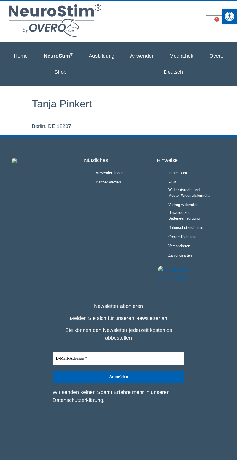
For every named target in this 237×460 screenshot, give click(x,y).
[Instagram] (213, 443)
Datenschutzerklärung (78, 400)
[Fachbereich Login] (135, 21)
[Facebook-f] (222, 443)
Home (21, 56)
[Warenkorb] (215, 21)
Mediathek (181, 56)
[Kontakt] (188, 21)
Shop (60, 72)
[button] (229, 16)
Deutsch (173, 72)
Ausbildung (101, 56)
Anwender (141, 56)
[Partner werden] (162, 21)
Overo (216, 56)
